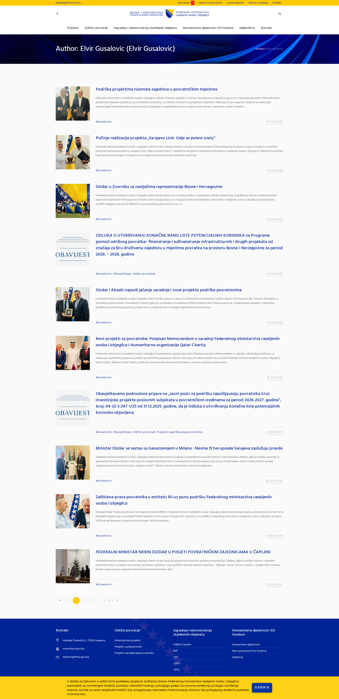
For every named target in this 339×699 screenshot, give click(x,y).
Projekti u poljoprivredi (128, 647)
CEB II (176, 663)
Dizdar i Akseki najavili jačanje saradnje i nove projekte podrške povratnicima (168, 290)
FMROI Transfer (182, 644)
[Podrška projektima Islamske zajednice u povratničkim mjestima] (73, 103)
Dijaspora (237, 657)
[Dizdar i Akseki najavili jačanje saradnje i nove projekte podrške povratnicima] (73, 304)
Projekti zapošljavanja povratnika (180, 432)
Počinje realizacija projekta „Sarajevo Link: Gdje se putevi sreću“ (155, 138)
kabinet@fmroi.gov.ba (68, 3)
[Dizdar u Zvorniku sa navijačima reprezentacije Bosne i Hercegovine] (73, 201)
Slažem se (262, 687)
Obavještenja (122, 274)
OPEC (176, 670)
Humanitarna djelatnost (246, 644)
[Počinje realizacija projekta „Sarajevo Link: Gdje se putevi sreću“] (73, 152)
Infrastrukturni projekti (128, 640)
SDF (175, 657)
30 (109, 601)
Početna (260, 49)
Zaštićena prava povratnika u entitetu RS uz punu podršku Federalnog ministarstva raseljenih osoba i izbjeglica (184, 500)
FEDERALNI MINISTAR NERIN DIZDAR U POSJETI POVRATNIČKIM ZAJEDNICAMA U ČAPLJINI (183, 552)
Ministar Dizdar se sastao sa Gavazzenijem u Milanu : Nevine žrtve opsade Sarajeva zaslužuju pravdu (189, 448)
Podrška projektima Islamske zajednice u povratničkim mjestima (156, 89)
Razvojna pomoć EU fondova (249, 651)
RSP (175, 651)
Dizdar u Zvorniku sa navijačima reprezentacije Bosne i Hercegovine (159, 186)
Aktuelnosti (104, 122)
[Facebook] (57, 13)
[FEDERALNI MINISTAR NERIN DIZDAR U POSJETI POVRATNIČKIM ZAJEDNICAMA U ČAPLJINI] (73, 566)
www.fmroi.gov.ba (73, 649)
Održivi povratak (144, 274)
